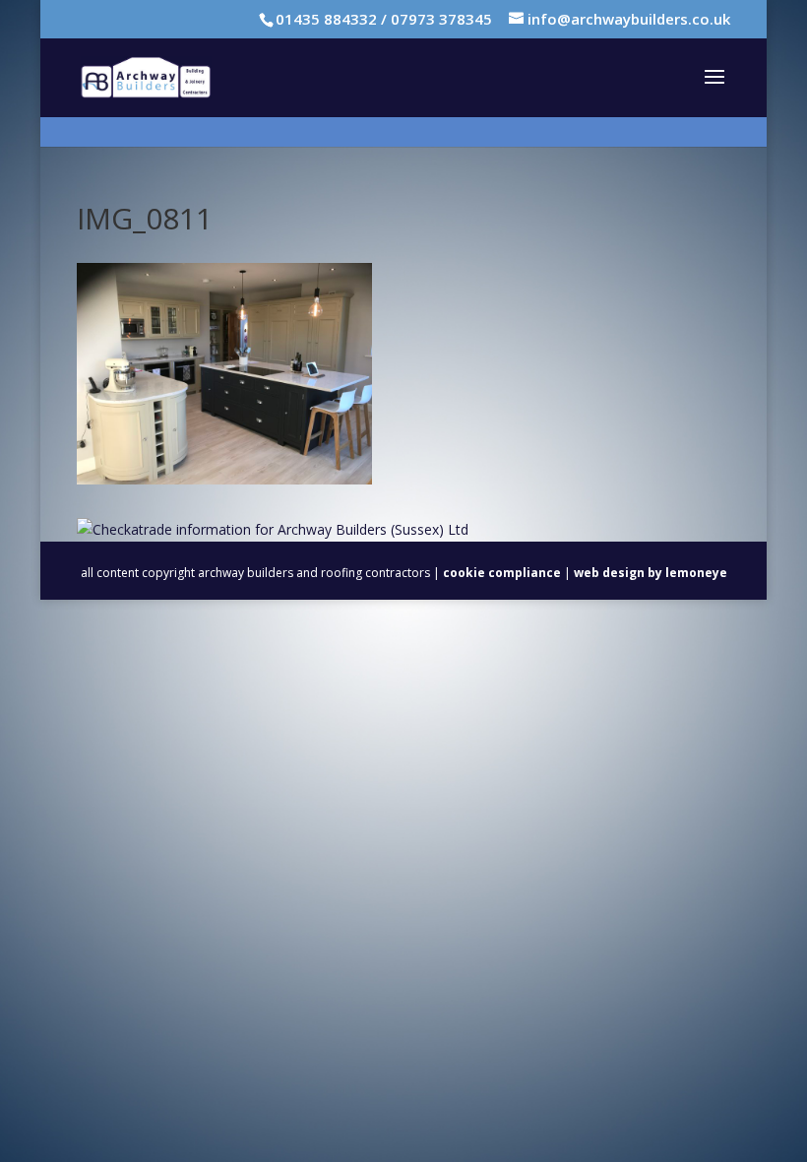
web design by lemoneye (650, 572)
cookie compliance (502, 572)
